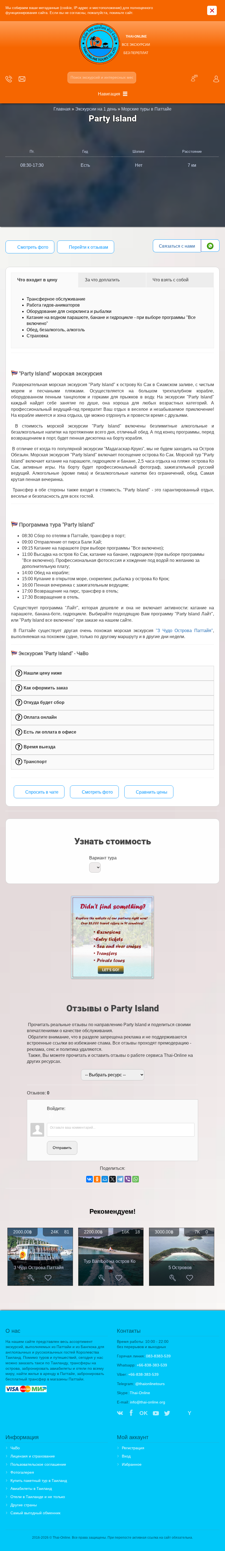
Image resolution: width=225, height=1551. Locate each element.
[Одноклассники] (97, 1179)
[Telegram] (120, 1179)
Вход (126, 1456)
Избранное (132, 1464)
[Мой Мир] (105, 1179)
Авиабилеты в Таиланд (31, 1488)
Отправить (62, 1147)
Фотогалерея (22, 1472)
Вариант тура (103, 858)
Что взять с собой (171, 280)
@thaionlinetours (150, 1384)
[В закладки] (48, 1278)
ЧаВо (15, 1448)
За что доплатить (102, 280)
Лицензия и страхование (32, 1456)
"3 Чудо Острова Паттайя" (184, 630)
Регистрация (133, 1448)
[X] (112, 1179)
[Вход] (51, 1116)
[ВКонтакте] (89, 1179)
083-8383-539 (158, 1356)
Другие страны (23, 1505)
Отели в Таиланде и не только (37, 1497)
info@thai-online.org (147, 1402)
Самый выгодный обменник (35, 1513)
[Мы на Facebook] (131, 1413)
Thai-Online (140, 1393)
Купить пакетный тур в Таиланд (38, 1480)
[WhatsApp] (135, 1179)
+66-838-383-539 (152, 1365)
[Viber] (128, 1179)
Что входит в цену (37, 280)
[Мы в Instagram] (178, 1413)
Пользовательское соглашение (38, 1464)
